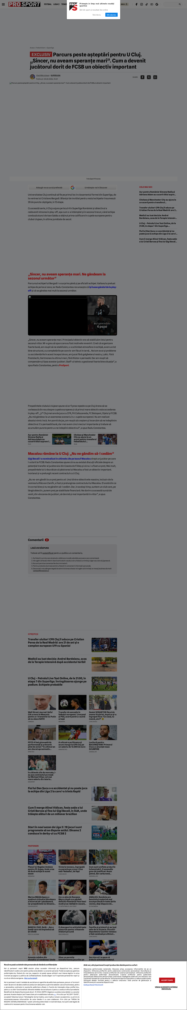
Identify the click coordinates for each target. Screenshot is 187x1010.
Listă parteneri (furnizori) (93, 985)
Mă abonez (111, 14)
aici (55, 994)
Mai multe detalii (30, 978)
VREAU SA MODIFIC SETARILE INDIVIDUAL (166, 988)
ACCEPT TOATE (167, 980)
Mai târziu (97, 14)
